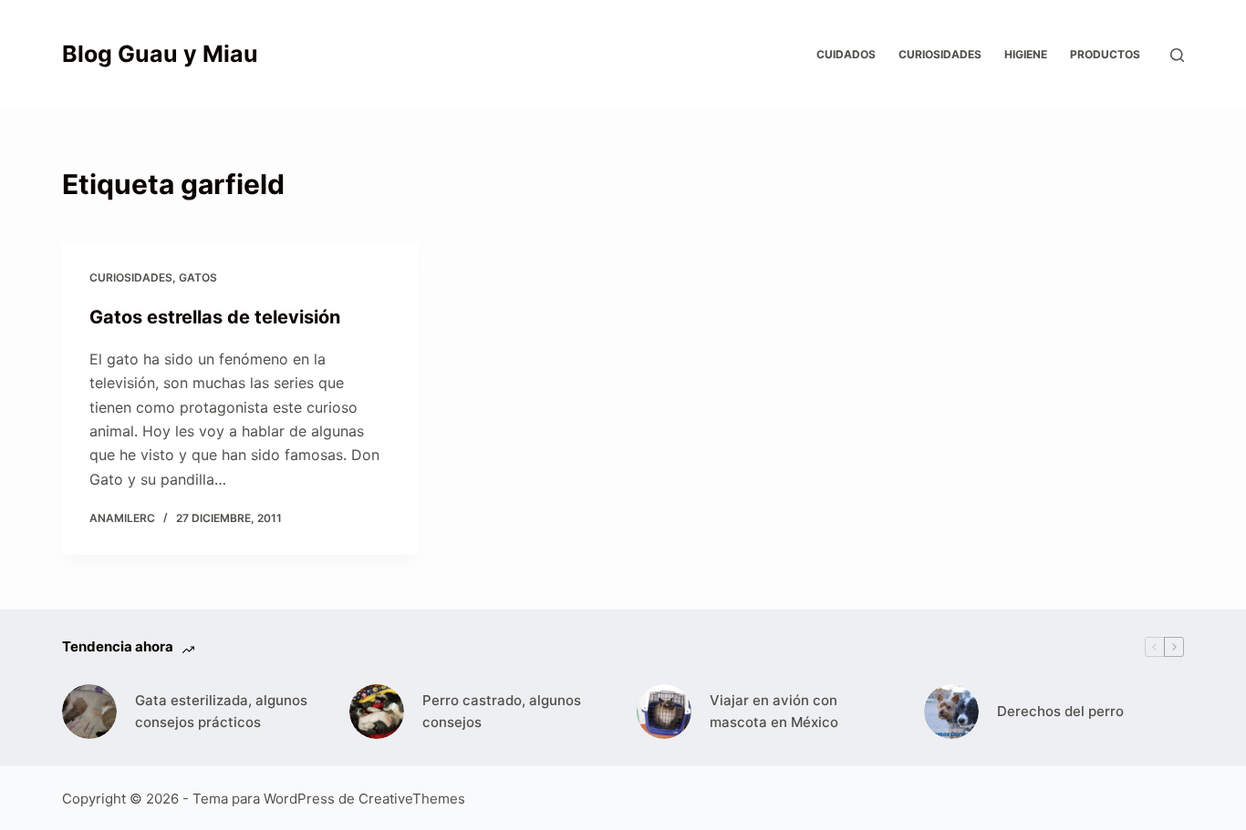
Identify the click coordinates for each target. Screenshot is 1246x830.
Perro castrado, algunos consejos (501, 712)
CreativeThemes (411, 798)
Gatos (198, 277)
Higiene (1025, 54)
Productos (1105, 54)
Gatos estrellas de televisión (214, 317)
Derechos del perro (1060, 711)
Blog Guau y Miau (160, 53)
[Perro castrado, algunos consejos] (376, 711)
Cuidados (846, 54)
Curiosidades (939, 54)
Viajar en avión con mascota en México (774, 712)
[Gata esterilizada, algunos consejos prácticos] (89, 711)
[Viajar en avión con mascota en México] (664, 711)
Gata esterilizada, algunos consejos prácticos (221, 712)
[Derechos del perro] (951, 711)
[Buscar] (1177, 55)
